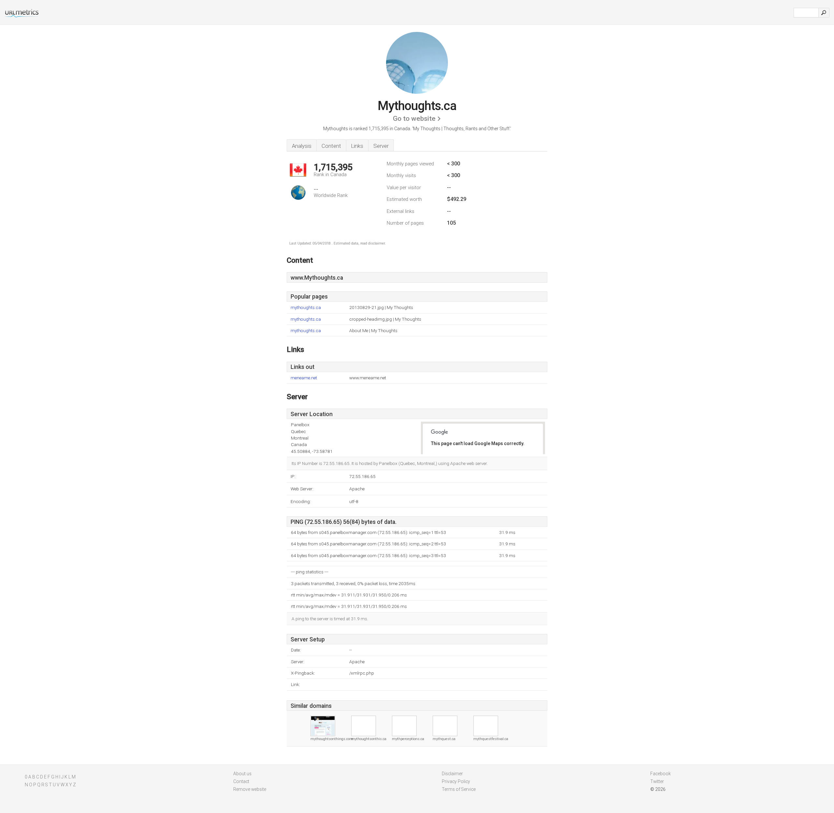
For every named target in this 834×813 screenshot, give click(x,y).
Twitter (657, 781)
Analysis (301, 146)
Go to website (414, 118)
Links (357, 146)
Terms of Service (459, 789)
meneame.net (304, 377)
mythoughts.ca (306, 307)
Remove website (249, 789)
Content (331, 146)
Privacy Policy (456, 781)
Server (381, 146)
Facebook (660, 773)
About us (242, 773)
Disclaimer (452, 773)
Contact (241, 781)
